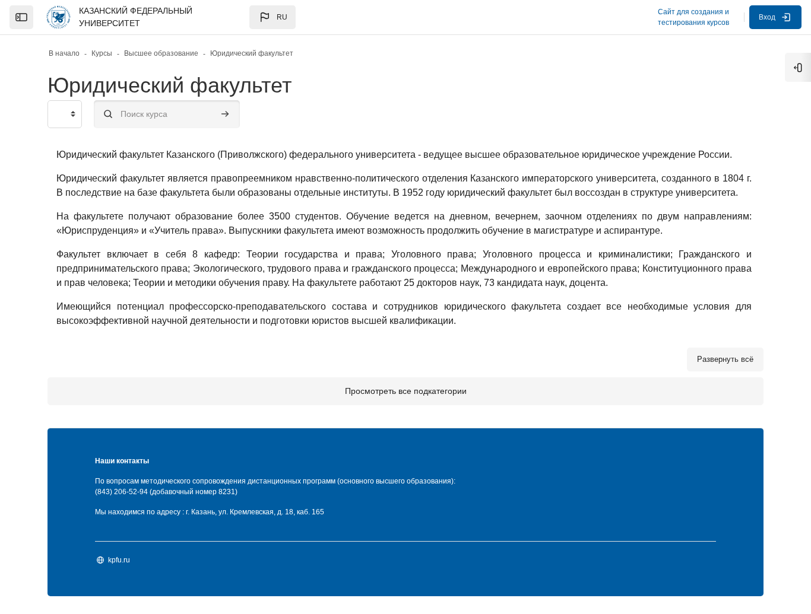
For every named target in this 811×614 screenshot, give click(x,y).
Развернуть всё (725, 359)
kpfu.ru (119, 560)
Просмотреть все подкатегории (406, 391)
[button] (272, 17)
